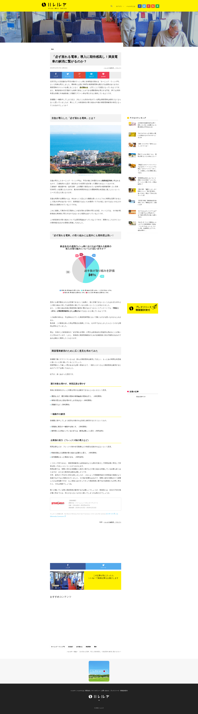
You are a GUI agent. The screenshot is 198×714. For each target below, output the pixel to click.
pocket (103, 76)
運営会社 (87, 690)
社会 (52, 49)
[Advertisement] (66, 542)
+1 (79, 76)
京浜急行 (70, 646)
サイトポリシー (95, 690)
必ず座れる (79, 646)
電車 (95, 646)
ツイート (68, 76)
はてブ (91, 76)
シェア (56, 76)
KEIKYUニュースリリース (87, 175)
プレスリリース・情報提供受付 (119, 690)
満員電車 (88, 646)
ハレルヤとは (130, 6)
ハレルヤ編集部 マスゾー (112, 68)
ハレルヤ (72, 690)
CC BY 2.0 (109, 514)
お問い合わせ (105, 690)
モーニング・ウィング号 (58, 646)
